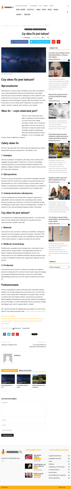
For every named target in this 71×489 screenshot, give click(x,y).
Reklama (45, 5)
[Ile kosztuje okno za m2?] (8, 379)
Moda (38, 9)
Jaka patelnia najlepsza (37, 456)
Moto (44, 9)
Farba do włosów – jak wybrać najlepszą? (39, 465)
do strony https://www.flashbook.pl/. (35, 311)
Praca (50, 9)
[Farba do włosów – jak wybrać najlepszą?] (28, 466)
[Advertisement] (35, 21)
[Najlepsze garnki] (28, 475)
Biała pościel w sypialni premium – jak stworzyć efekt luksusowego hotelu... (58, 96)
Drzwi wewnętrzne (54, 478)
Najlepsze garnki (38, 473)
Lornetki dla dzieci (54, 469)
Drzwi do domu (28, 29)
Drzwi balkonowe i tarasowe (39, 29)
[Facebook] (68, 5)
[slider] (6, 328)
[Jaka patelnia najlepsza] (28, 456)
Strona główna (33, 5)
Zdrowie (27, 14)
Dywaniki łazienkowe (55, 456)
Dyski (50, 461)
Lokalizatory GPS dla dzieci (57, 467)
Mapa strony (62, 487)
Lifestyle (30, 9)
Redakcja (27, 37)
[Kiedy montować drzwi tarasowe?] (39, 379)
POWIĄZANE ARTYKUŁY (9, 370)
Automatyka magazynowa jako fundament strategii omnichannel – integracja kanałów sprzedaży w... (59, 136)
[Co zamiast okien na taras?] (23, 379)
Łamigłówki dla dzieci (55, 458)
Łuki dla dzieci (53, 472)
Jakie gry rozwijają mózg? (9, 345)
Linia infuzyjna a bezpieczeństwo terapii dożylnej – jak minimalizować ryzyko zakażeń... (59, 219)
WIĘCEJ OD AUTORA (25, 370)
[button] (67, 12)
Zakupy (18, 14)
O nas (40, 5)
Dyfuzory (51, 464)
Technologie (52, 157)
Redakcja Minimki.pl (54, 59)
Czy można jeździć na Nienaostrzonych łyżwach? (38, 345)
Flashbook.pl (5, 323)
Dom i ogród (20, 9)
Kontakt (51, 5)
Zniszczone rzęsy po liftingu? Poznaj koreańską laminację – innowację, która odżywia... (59, 55)
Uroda (56, 9)
